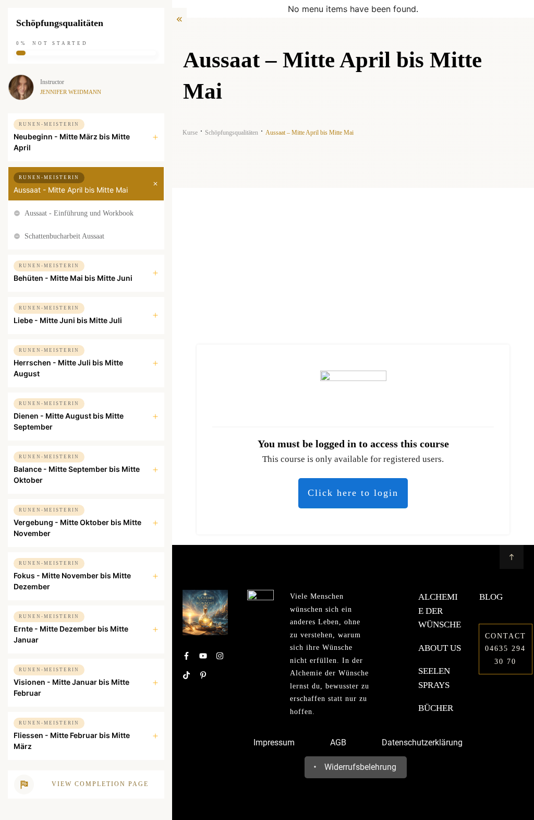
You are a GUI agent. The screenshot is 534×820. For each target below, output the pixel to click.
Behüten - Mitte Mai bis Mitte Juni (73, 278)
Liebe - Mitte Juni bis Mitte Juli (68, 320)
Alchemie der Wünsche (439, 610)
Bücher (435, 708)
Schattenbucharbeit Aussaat (64, 236)
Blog (491, 597)
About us (439, 648)
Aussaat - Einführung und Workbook (79, 213)
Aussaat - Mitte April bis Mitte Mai (71, 189)
